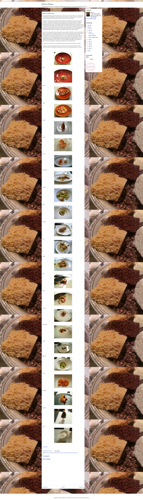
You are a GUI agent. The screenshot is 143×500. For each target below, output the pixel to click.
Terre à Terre (91, 33)
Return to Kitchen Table (93, 37)
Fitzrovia (46, 452)
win (77, 452)
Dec (89, 28)
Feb (89, 48)
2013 (89, 27)
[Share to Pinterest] (59, 451)
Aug (90, 32)
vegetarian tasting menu (72, 452)
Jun (89, 41)
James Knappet (51, 452)
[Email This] (55, 451)
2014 (89, 25)
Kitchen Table (62, 15)
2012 (89, 50)
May (90, 43)
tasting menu (65, 452)
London (61, 452)
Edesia (93, 12)
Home (63, 487)
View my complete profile (91, 18)
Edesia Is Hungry (47, 4)
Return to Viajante (92, 35)
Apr (90, 44)
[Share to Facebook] (58, 451)
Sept (90, 30)
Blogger (87, 497)
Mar (90, 46)
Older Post (81, 487)
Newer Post (45, 487)
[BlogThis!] (56, 451)
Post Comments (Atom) (65, 490)
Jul (89, 39)
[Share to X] (57, 451)
